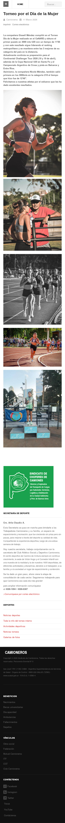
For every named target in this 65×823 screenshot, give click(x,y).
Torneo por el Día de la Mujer (30, 13)
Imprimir (7, 24)
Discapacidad (9, 712)
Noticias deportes (11, 615)
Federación (8, 748)
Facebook (12, 786)
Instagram (12, 792)
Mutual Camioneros (12, 753)
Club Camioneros (11, 768)
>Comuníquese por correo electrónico (21, 594)
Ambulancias (9, 717)
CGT (5, 763)
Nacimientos (9, 702)
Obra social (8, 743)
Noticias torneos (11, 631)
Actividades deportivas (14, 626)
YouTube (7, 809)
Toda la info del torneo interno (17, 620)
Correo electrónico (20, 24)
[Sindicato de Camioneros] (20, 2)
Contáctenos (10, 815)
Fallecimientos (10, 722)
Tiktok (7, 803)
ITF (5, 758)
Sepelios (7, 727)
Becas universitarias (13, 707)
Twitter (11, 797)
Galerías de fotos (11, 637)
